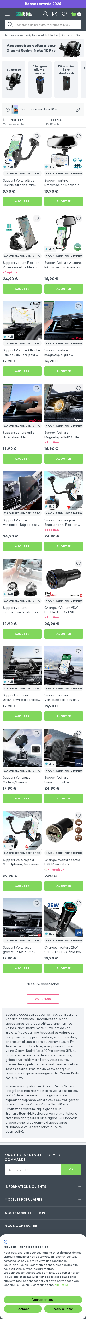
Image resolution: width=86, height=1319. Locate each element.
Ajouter (22, 201)
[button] (22, 272)
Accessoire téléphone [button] (26, 1213)
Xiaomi (67, 35)
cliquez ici (62, 1285)
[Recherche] (10, 24)
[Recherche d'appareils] (78, 110)
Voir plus (43, 999)
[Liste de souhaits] (64, 13)
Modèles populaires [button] (23, 1199)
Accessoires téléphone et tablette (31, 35)
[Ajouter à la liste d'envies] (37, 136)
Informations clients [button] (25, 1187)
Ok (71, 1169)
